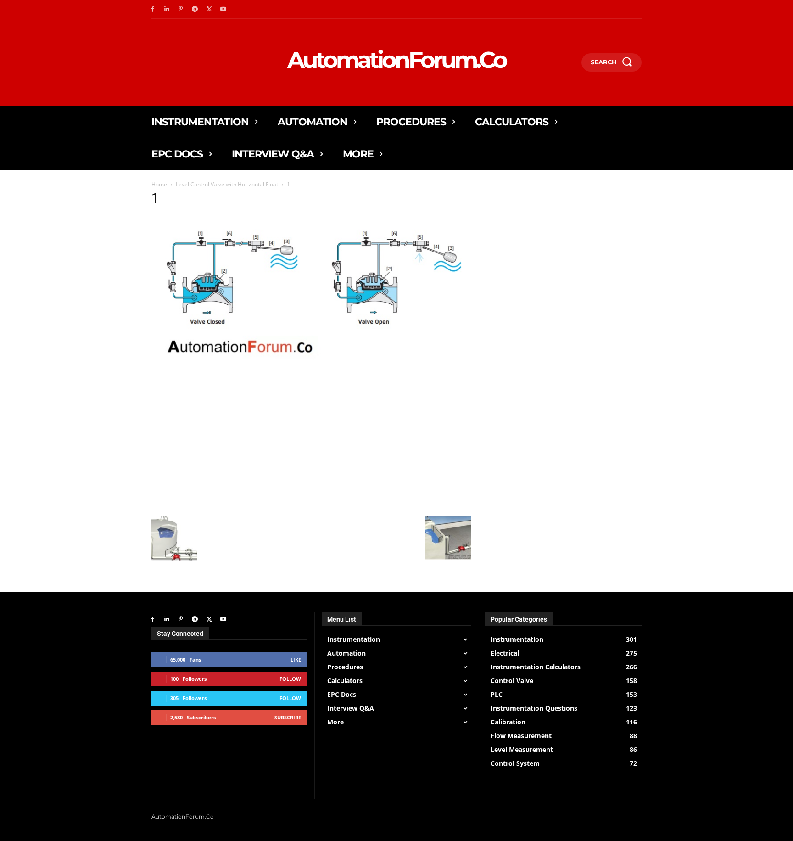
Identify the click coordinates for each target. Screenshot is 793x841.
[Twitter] (209, 9)
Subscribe (287, 717)
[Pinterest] (181, 9)
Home (159, 184)
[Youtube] (223, 9)
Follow (290, 678)
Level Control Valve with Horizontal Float (227, 184)
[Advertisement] (311, 446)
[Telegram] (195, 9)
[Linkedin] (167, 9)
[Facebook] (152, 9)
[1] (311, 377)
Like (295, 659)
